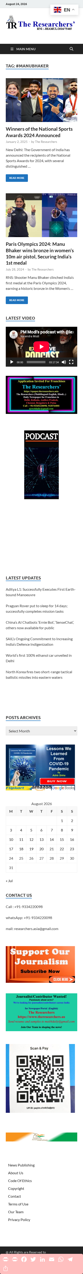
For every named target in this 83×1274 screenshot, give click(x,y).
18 (21, 849)
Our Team (16, 1212)
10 (11, 839)
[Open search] (71, 49)
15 (62, 839)
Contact (14, 1196)
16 (72, 839)
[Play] (11, 362)
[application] (41, 347)
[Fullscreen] (71, 362)
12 (31, 839)
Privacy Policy (19, 1219)
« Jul (9, 880)
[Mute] (64, 362)
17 (11, 849)
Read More (15, 177)
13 (41, 839)
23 (72, 849)
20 (41, 849)
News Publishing (21, 1165)
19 (31, 849)
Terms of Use (18, 1204)
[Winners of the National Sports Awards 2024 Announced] (41, 100)
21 (52, 849)
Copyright (16, 1188)
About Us (15, 1173)
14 (52, 839)
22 (62, 849)
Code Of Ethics (20, 1180)
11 (21, 839)
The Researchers (46, 142)
